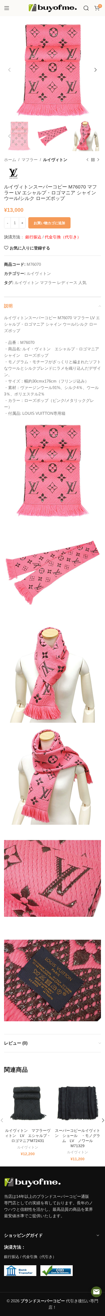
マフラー (30, 159)
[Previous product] (87, 159)
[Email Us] (96, 1291)
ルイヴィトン (55, 159)
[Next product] (98, 159)
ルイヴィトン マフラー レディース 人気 (50, 282)
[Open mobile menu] (6, 8)
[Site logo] (52, 7)
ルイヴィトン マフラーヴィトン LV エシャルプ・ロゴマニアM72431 (28, 1136)
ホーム (10, 159)
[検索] (86, 8)
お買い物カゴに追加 (49, 223)
